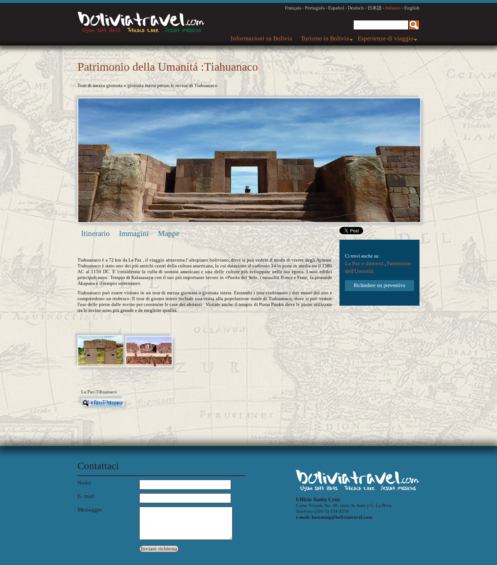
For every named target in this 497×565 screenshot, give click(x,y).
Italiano (393, 8)
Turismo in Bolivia (325, 38)
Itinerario (95, 233)
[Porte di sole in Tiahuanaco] (100, 365)
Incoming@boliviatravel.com (341, 517)
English (412, 8)
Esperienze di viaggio (386, 38)
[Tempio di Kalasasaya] (149, 365)
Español (336, 8)
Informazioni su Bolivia (261, 38)
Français (293, 8)
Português (315, 8)
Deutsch (356, 8)
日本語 (374, 8)
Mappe (168, 233)
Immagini (134, 233)
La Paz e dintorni (364, 263)
